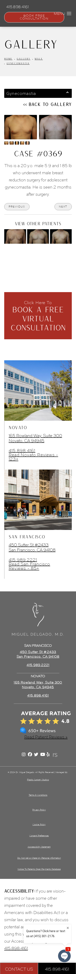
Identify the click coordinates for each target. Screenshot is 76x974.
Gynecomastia (18, 63)
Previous (17, 206)
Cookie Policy (39, 824)
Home (8, 58)
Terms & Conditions (38, 795)
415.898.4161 (22, 450)
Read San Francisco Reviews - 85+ (29, 566)
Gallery (23, 58)
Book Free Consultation (34, 17)
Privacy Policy (39, 809)
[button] (69, 13)
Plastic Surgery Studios (38, 779)
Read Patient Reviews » (46, 737)
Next (63, 206)
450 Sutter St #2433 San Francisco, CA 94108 (32, 547)
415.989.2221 (23, 559)
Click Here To (38, 316)
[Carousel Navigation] (38, 253)
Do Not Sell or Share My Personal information (39, 858)
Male (39, 58)
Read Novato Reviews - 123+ (33, 457)
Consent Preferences (39, 835)
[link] (38, 695)
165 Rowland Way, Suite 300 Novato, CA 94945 (35, 438)
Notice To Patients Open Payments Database (39, 869)
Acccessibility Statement (39, 846)
